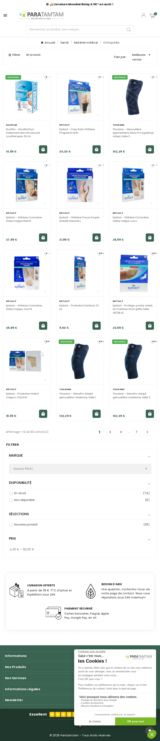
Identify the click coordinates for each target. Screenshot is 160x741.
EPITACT (64, 124)
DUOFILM (11, 124)
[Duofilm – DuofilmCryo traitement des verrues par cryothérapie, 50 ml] (26, 96)
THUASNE (118, 124)
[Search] (129, 29)
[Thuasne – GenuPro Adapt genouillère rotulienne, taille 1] (79, 361)
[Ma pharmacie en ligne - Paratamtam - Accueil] (41, 15)
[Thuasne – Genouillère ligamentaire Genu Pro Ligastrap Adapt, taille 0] (133, 96)
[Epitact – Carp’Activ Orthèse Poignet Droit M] (79, 96)
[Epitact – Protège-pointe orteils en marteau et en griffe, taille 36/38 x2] (133, 273)
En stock (82, 493)
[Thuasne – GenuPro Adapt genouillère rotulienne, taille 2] (133, 361)
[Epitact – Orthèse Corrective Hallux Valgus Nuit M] (26, 185)
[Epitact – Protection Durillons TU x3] (79, 273)
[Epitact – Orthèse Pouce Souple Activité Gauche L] (79, 185)
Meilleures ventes (142, 57)
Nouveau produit (82, 524)
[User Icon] (143, 15)
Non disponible (82, 500)
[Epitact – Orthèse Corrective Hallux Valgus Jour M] (26, 273)
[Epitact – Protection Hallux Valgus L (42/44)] (26, 361)
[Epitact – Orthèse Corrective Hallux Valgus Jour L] (133, 185)
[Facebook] (80, 725)
